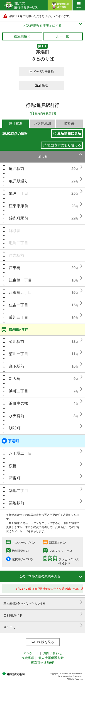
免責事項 (28, 658)
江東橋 (14, 268)
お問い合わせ (52, 653)
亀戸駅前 (16, 169)
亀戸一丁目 (18, 193)
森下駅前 (16, 366)
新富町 (14, 478)
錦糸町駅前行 (18, 329)
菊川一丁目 (18, 354)
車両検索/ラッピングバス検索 (43, 602)
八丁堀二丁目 (20, 453)
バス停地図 (42, 123)
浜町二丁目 (18, 391)
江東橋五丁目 (20, 292)
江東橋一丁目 (20, 280)
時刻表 (69, 123)
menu (79, 5)
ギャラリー (43, 625)
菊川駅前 (16, 341)
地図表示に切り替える (64, 145)
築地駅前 (16, 503)
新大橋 (14, 379)
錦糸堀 (14, 231)
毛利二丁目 (18, 243)
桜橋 (13, 466)
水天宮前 (16, 416)
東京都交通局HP (42, 662)
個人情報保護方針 (51, 658)
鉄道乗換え (22, 36)
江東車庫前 (18, 206)
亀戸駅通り (18, 181)
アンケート (31, 653)
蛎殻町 (14, 428)
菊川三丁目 (18, 317)
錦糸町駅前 (18, 218)
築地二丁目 (18, 491)
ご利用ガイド (43, 614)
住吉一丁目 (18, 305)
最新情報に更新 (69, 133)
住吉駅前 (16, 255)
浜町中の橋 (18, 403)
